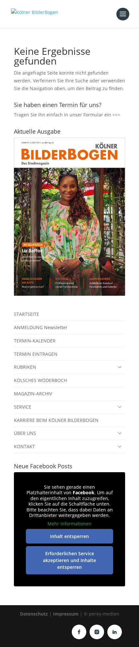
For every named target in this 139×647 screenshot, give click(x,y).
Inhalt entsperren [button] (69, 536)
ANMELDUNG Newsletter (41, 327)
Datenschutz (34, 614)
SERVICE (22, 407)
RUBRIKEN (25, 367)
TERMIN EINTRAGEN (36, 354)
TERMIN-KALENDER (35, 341)
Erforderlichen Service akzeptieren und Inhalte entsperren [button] (69, 560)
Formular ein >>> (101, 115)
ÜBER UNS (25, 433)
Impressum (66, 614)
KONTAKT (24, 446)
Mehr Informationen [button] (69, 524)
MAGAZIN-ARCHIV (33, 393)
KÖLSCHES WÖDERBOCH (40, 380)
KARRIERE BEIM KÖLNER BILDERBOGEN (56, 420)
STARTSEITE (26, 314)
